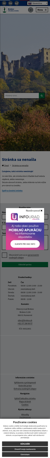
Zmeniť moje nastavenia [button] (25, 449)
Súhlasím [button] (25, 444)
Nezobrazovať (33, 210)
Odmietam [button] (25, 454)
